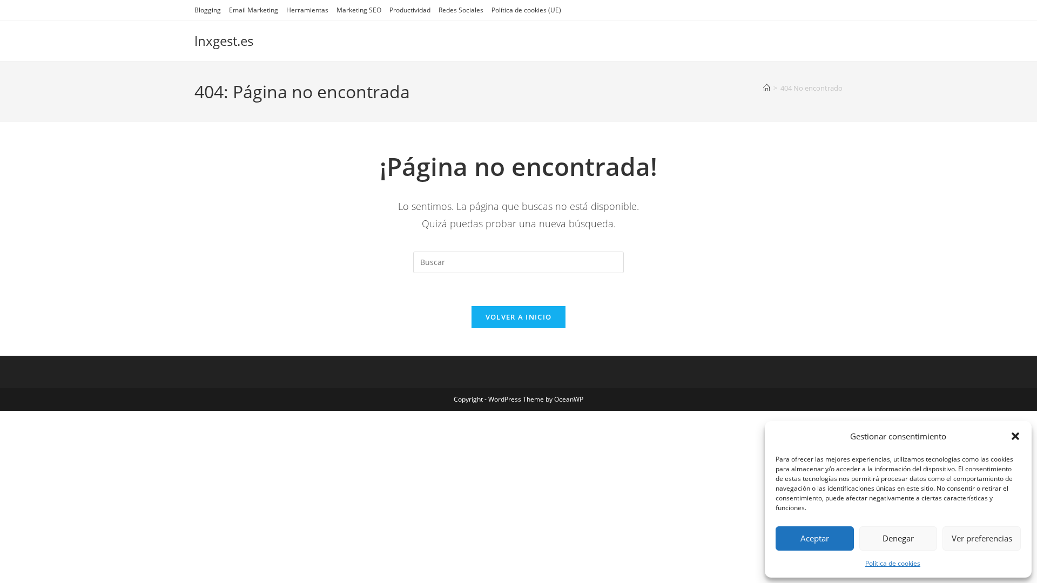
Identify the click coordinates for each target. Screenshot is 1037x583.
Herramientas (307, 10)
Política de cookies (892, 563)
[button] (1015, 436)
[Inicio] (766, 88)
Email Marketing (253, 10)
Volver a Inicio (519, 317)
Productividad (409, 10)
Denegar (898, 538)
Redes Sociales (461, 10)
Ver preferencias (982, 538)
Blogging (207, 10)
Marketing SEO (358, 10)
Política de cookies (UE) (526, 10)
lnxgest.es (223, 41)
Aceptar (814, 538)
